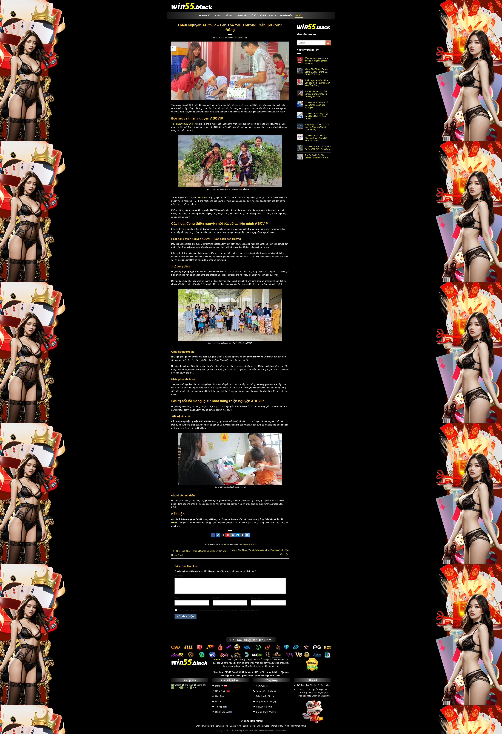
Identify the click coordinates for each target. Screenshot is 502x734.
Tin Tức (299, 15)
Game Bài (242, 15)
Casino (217, 15)
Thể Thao (229, 15)
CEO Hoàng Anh (240, 37)
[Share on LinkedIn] (237, 535)
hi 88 (262, 672)
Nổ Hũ (263, 15)
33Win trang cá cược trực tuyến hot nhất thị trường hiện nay (316, 60)
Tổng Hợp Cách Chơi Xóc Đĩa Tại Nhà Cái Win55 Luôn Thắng (317, 127)
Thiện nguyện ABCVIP (247, 544)
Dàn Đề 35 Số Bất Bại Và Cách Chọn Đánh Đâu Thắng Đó (316, 105)
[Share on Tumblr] (242, 535)
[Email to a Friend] (223, 535)
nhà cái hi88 (252, 672)
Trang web (256, 598)
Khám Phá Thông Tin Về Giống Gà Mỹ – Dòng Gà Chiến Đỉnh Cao (316, 71)
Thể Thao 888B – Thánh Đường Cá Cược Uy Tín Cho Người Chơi (316, 94)
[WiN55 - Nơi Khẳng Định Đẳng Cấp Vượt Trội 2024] (192, 6)
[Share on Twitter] (218, 535)
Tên (177, 598)
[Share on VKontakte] (232, 535)
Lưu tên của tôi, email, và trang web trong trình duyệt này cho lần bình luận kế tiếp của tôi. (219, 610)
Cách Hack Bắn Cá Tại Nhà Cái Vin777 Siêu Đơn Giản (318, 147)
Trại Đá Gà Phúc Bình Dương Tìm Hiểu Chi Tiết (316, 156)
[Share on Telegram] (247, 535)
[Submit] (328, 42)
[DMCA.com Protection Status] (312, 664)
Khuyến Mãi (286, 15)
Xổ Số (253, 15)
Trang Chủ (204, 15)
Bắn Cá (272, 15)
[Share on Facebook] (213, 535)
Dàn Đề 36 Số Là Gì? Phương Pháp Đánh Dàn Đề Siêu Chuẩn (316, 138)
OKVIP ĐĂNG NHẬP (235, 672)
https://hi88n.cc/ (274, 672)
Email (216, 598)
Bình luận (179, 576)
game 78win (234, 676)
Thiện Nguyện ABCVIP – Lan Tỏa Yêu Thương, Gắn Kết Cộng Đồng (317, 82)
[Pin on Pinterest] (227, 535)
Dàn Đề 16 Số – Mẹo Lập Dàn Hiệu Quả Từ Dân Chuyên (316, 116)
